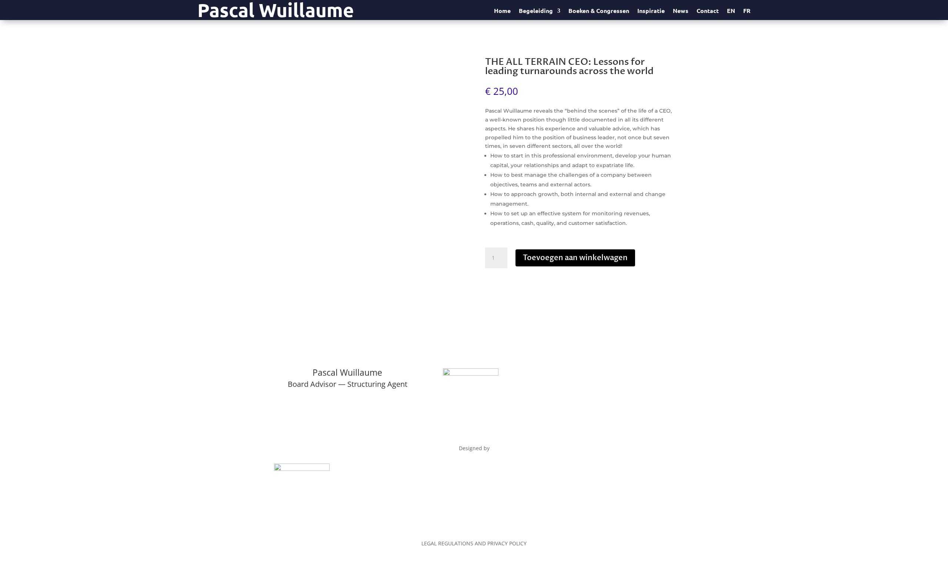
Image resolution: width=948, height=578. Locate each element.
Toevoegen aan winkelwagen (575, 258)
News (680, 11)
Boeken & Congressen (598, 11)
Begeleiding (536, 11)
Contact (708, 11)
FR (747, 11)
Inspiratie (651, 11)
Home (502, 11)
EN (731, 11)
